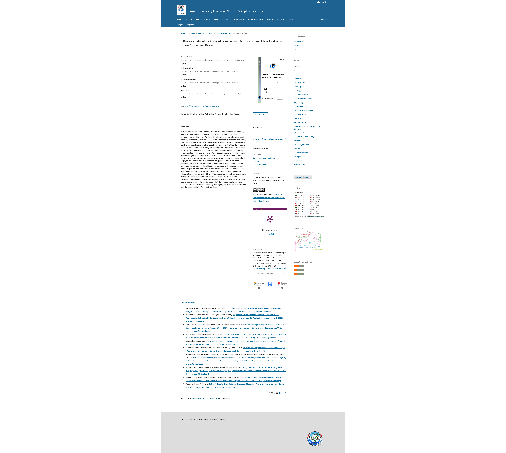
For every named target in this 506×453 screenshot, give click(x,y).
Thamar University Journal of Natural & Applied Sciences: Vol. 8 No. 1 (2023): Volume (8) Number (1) (232, 311)
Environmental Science (303, 98)
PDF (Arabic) (261, 114)
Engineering (298, 102)
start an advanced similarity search (205, 398)
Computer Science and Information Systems (267, 159)
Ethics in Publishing (274, 19)
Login (180, 24)
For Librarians (299, 49)
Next (281, 393)
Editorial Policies (255, 19)
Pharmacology (299, 164)
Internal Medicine (301, 152)
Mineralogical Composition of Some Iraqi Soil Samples (264, 347)
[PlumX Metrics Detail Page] (270, 219)
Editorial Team (202, 19)
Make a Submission (303, 176)
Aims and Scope (323, 2)
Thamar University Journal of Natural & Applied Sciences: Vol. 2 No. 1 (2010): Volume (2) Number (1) (242, 380)
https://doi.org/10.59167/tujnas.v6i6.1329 (201, 106)
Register (190, 24)
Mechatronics (300, 114)
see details (270, 234)
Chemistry (299, 78)
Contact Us (292, 19)
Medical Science (300, 122)
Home (179, 19)
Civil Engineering (301, 106)
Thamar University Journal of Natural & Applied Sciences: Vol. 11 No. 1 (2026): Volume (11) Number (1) (234, 319)
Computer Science (260, 164)
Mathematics (300, 82)
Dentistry (297, 118)
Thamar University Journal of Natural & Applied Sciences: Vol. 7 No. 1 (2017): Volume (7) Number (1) (239, 337)
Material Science (301, 94)
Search (325, 19)
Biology (298, 90)
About (188, 19)
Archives (191, 33)
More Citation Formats (264, 273)
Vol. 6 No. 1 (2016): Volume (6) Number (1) (214, 33)
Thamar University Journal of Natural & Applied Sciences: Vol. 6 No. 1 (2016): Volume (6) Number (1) (234, 362)
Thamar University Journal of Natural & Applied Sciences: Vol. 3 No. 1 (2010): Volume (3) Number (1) (226, 351)
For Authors (237, 19)
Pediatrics (299, 160)
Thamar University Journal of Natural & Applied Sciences (225, 11)
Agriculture (298, 140)
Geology (298, 86)
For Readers (298, 41)
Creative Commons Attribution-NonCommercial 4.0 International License (269, 198)
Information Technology (304, 136)
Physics (298, 74)
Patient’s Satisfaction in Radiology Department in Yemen (232, 384)
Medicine (297, 148)
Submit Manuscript (221, 19)
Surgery (298, 156)
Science (297, 70)
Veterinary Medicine (301, 144)
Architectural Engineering (305, 110)
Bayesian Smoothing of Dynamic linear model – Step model (231, 341)
